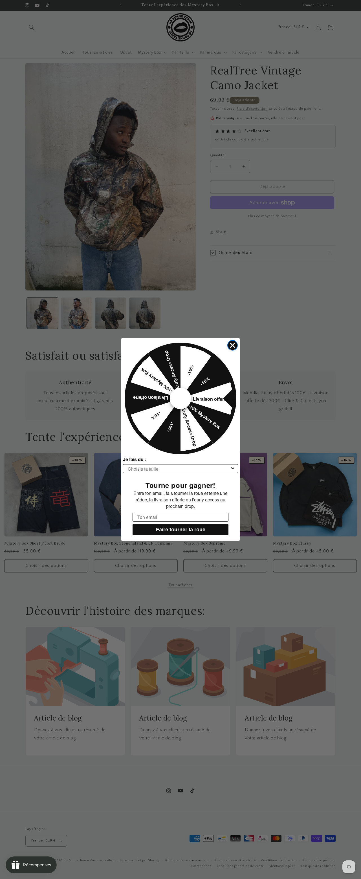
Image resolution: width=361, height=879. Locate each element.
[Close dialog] (232, 345)
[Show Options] (232, 468)
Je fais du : (134, 459)
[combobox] (179, 468)
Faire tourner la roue (180, 529)
